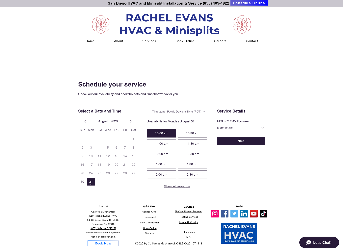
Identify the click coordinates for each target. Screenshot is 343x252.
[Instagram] (215, 213)
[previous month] (85, 121)
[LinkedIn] (244, 213)
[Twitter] (234, 213)
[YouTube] (254, 213)
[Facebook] (224, 213)
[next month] (130, 121)
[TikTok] (263, 213)
